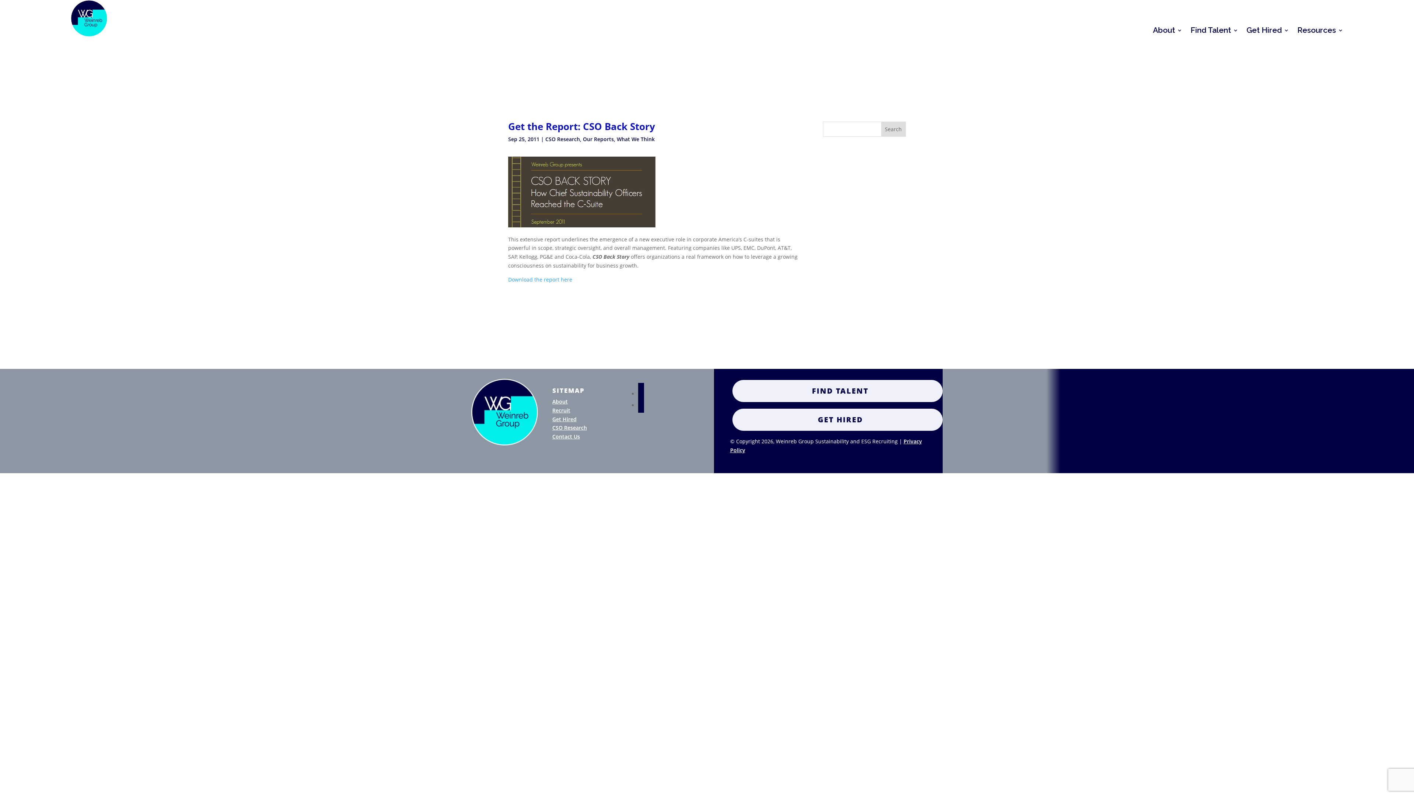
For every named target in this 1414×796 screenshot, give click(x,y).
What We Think (636, 139)
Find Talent (1210, 31)
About (1164, 31)
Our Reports (598, 139)
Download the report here (540, 279)
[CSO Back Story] (581, 225)
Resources (1316, 31)
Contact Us (566, 436)
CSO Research (562, 139)
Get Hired (1264, 31)
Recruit (561, 410)
